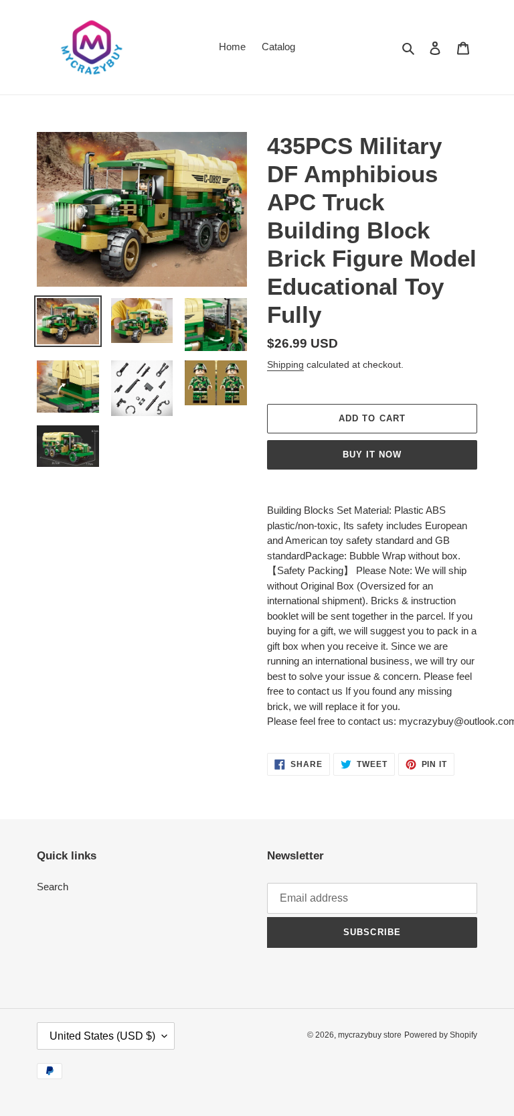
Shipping (285, 364)
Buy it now (372, 454)
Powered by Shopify (440, 1035)
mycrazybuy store (370, 1035)
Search (52, 886)
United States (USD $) (102, 1036)
